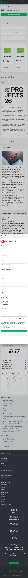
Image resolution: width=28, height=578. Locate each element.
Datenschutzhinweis (6, 327)
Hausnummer (5, 283)
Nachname (4, 255)
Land (3, 290)
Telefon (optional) (6, 264)
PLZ (3, 287)
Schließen (14, 334)
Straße (3, 278)
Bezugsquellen (6, 304)
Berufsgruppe (4, 267)
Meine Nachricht (5, 308)
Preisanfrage (5, 301)
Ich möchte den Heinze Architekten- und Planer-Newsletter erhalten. (13, 319)
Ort (11, 287)
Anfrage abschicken (14, 331)
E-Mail (3, 260)
